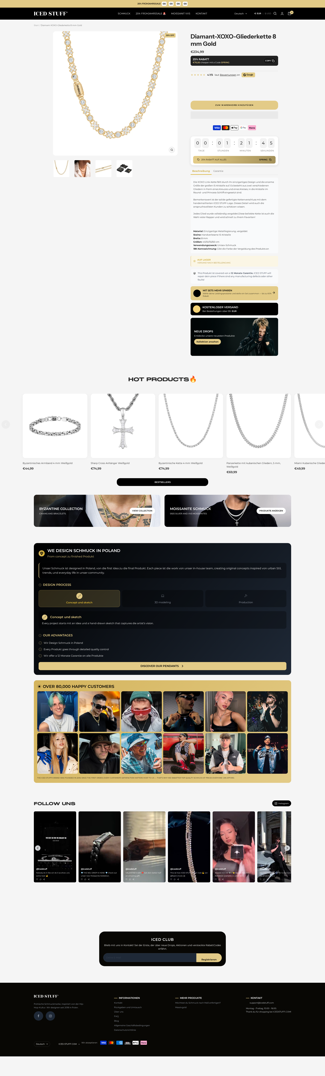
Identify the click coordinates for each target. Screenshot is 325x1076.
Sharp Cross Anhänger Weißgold (110, 463)
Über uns (118, 1011)
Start (36, 25)
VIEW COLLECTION (142, 510)
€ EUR (257, 13)
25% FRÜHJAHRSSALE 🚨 (151, 13)
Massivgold (181, 1007)
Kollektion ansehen (208, 341)
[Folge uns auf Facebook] (38, 1016)
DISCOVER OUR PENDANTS (159, 666)
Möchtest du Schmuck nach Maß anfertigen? (198, 1002)
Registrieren (209, 959)
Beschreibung (201, 171)
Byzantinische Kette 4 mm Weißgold (180, 463)
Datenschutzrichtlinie (125, 1030)
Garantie (218, 171)
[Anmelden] (282, 13)
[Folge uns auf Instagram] (50, 1016)
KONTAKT (201, 13)
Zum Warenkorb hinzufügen (234, 105)
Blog (116, 1021)
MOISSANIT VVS (180, 13)
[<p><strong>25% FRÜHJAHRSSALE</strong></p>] (162, 4)
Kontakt (118, 1002)
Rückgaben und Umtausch (128, 1007)
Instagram (283, 803)
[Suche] (275, 13)
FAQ (116, 1016)
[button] (234, 115)
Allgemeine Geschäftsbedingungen (132, 1025)
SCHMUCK (124, 13)
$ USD (268, 13)
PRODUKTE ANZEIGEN (271, 510)
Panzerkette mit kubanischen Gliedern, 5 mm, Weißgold (253, 465)
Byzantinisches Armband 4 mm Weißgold (47, 463)
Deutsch (239, 13)
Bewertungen (228, 74)
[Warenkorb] (289, 13)
